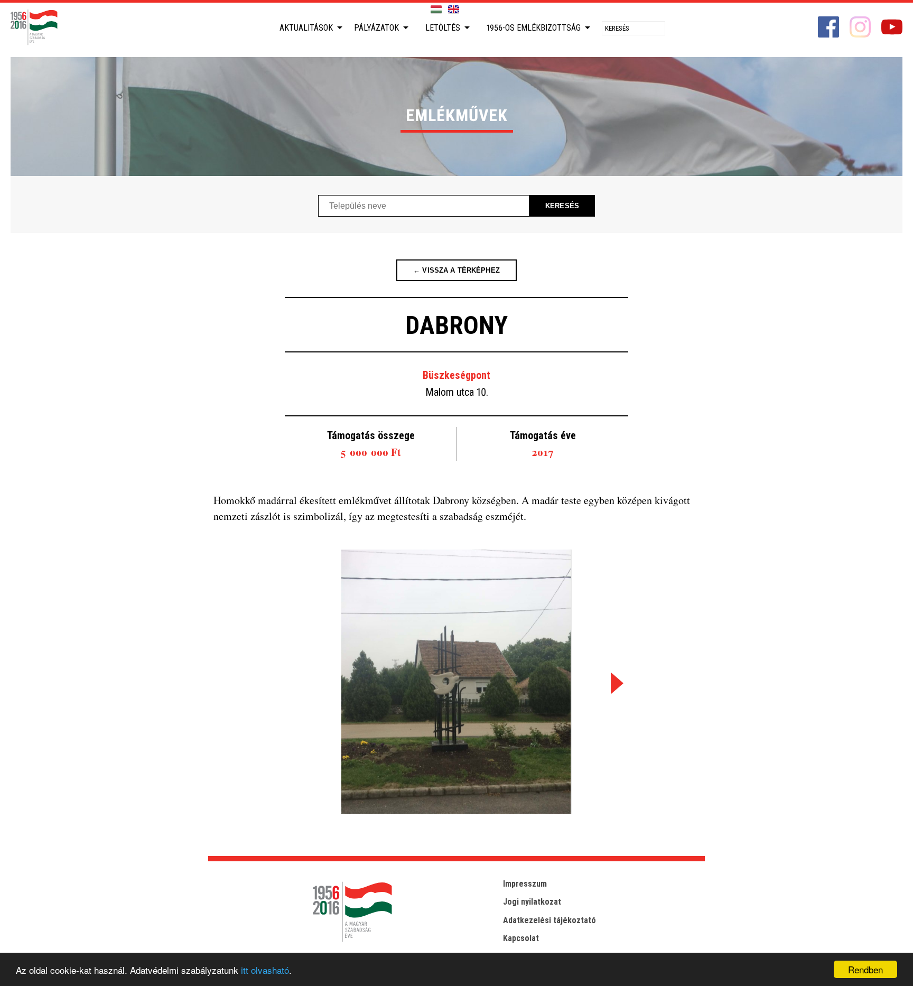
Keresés (562, 206)
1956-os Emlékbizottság (534, 28)
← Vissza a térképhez (456, 270)
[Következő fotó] (615, 683)
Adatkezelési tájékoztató (549, 920)
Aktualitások (306, 28)
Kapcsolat (521, 938)
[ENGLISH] (454, 9)
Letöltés (442, 28)
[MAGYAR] (436, 9)
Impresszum (525, 884)
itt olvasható (265, 969)
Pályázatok (376, 28)
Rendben (865, 969)
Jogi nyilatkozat (532, 902)
